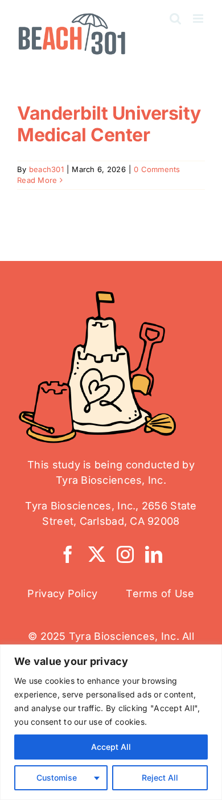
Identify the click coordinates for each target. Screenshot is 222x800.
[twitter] (96, 554)
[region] (111, 722)
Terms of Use (160, 593)
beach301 (46, 169)
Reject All (160, 777)
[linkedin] (153, 554)
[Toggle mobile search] (175, 19)
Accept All (111, 747)
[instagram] (125, 554)
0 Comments (157, 169)
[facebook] (67, 554)
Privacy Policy (62, 593)
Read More (37, 180)
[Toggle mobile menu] (199, 19)
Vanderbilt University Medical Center (109, 124)
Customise (56, 777)
